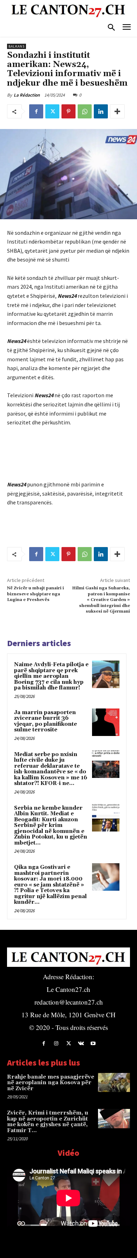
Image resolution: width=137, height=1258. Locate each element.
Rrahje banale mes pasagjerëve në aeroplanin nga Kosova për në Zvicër (50, 1083)
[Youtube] (93, 1043)
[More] (117, 111)
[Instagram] (56, 1043)
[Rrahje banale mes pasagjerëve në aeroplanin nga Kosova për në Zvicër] (114, 1082)
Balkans (16, 46)
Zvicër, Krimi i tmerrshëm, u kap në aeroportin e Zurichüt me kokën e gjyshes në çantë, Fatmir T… (47, 1122)
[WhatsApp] (85, 111)
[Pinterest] (68, 111)
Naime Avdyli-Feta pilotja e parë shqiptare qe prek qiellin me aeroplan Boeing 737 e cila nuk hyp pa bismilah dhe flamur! (51, 676)
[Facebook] (36, 111)
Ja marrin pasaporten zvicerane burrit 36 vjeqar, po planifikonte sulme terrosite (45, 721)
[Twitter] (52, 111)
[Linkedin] (101, 111)
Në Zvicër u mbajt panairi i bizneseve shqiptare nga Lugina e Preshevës (35, 593)
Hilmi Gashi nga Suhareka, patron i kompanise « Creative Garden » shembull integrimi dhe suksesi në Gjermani (101, 599)
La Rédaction (27, 95)
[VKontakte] (81, 1043)
